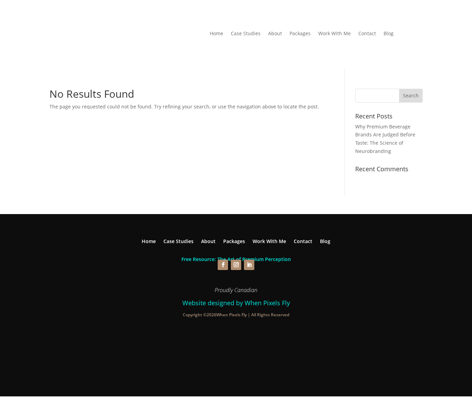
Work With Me (334, 34)
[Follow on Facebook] (223, 265)
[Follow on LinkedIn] (249, 265)
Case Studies (246, 34)
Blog (389, 34)
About (275, 34)
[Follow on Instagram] (236, 265)
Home (216, 34)
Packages (300, 34)
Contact (367, 34)
